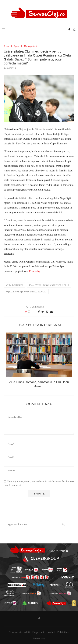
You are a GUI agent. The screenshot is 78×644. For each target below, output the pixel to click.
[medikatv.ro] (55, 585)
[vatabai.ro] (73, 603)
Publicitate (63, 632)
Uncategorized (30, 46)
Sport (16, 46)
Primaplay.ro (35, 271)
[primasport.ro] (30, 577)
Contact (51, 632)
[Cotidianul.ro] (16, 585)
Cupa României (14, 285)
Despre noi (38, 632)
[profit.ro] (68, 577)
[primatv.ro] (12, 570)
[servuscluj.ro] (56, 603)
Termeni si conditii (19, 632)
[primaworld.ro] (10, 603)
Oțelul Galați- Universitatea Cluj (26, 291)
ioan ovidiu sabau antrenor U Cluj (49, 285)
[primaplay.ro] (61, 569)
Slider (6, 46)
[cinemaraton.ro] (69, 584)
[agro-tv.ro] (30, 603)
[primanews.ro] (47, 569)
